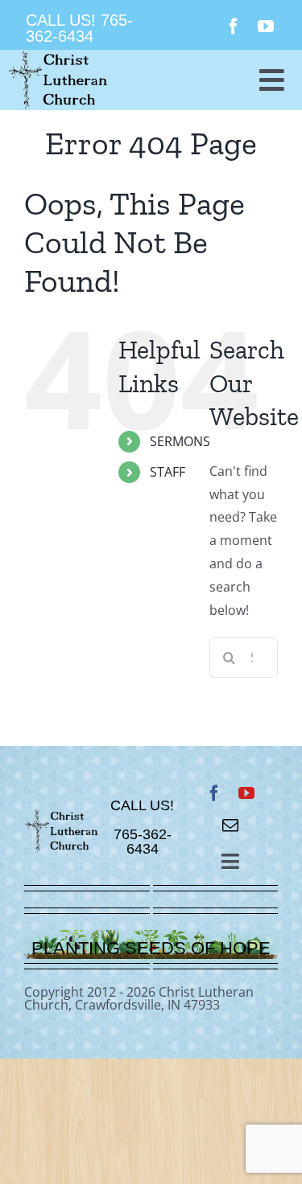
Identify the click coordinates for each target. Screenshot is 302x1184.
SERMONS (180, 441)
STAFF (167, 472)
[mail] (230, 825)
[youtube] (266, 26)
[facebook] (233, 26)
